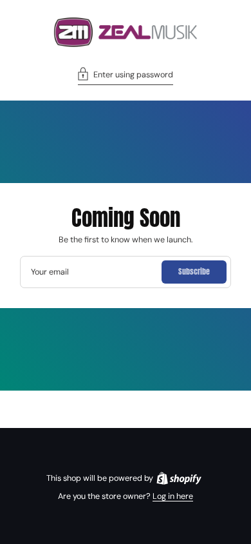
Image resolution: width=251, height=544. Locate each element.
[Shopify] (179, 478)
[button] (125, 76)
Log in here (173, 496)
